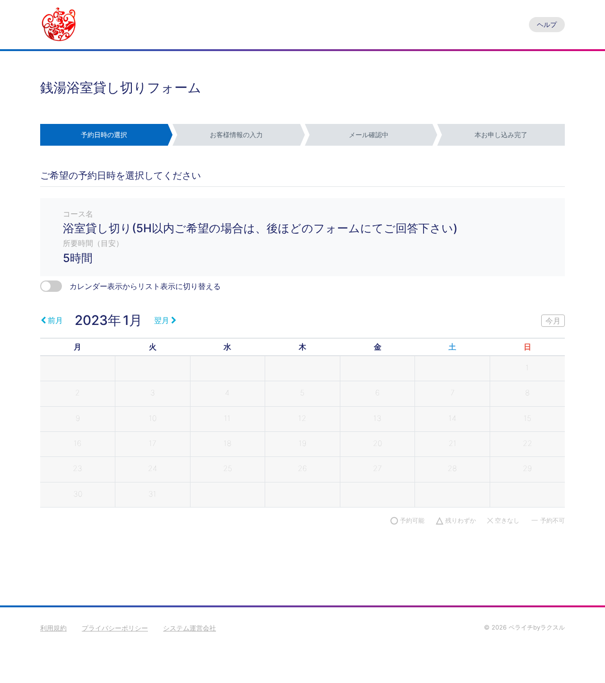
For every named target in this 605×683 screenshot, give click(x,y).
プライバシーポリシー (115, 628)
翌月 (161, 320)
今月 (553, 320)
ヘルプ (547, 24)
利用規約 (53, 628)
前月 (55, 320)
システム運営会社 (189, 628)
